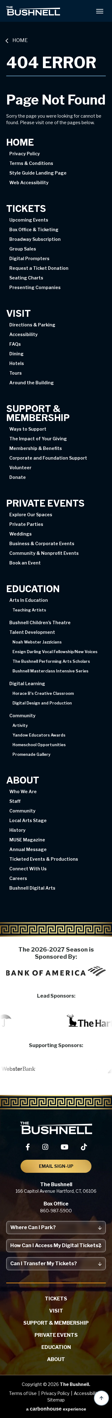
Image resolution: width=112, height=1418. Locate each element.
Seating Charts (26, 277)
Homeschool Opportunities (39, 745)
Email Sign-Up (56, 1166)
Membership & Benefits (35, 448)
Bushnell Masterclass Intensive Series (50, 671)
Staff (15, 801)
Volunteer (20, 467)
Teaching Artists (29, 610)
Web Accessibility (29, 182)
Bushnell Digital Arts (32, 888)
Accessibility (23, 334)
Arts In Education (28, 600)
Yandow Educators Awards (38, 735)
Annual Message (28, 849)
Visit (18, 313)
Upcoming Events (28, 219)
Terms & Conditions (31, 163)
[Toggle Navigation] (99, 11)
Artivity (20, 726)
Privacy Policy (24, 153)
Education (33, 589)
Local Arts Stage (28, 820)
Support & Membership (38, 414)
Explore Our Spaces (30, 514)
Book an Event (25, 562)
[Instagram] (45, 1147)
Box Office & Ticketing (33, 229)
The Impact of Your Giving (38, 438)
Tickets (26, 208)
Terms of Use (23, 1393)
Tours (15, 373)
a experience (56, 1408)
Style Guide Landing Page (38, 172)
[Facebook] (28, 1147)
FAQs (15, 344)
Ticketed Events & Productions (43, 859)
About (22, 780)
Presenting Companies (35, 287)
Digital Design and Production (42, 703)
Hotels (16, 363)
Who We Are (23, 791)
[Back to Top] (101, 1398)
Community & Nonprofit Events (44, 553)
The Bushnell (33, 11)
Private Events (45, 503)
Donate (17, 477)
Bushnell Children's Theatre (40, 622)
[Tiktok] (84, 1147)
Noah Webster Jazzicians (37, 642)
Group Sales (22, 248)
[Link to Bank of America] (56, 971)
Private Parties (26, 524)
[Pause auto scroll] (104, 998)
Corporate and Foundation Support (48, 458)
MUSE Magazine (27, 839)
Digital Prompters (29, 258)
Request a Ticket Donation (38, 268)
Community (22, 715)
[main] (56, 479)
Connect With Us (28, 868)
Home (20, 40)
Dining (16, 353)
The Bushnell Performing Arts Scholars (51, 661)
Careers (18, 878)
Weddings (20, 533)
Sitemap (56, 1399)
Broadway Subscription (35, 239)
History (17, 830)
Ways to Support (27, 429)
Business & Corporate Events (41, 543)
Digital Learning (27, 683)
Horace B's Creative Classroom (43, 693)
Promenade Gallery (31, 754)
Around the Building (31, 382)
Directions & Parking (32, 324)
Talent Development (32, 632)
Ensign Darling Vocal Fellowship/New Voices (54, 652)
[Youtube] (64, 1147)
